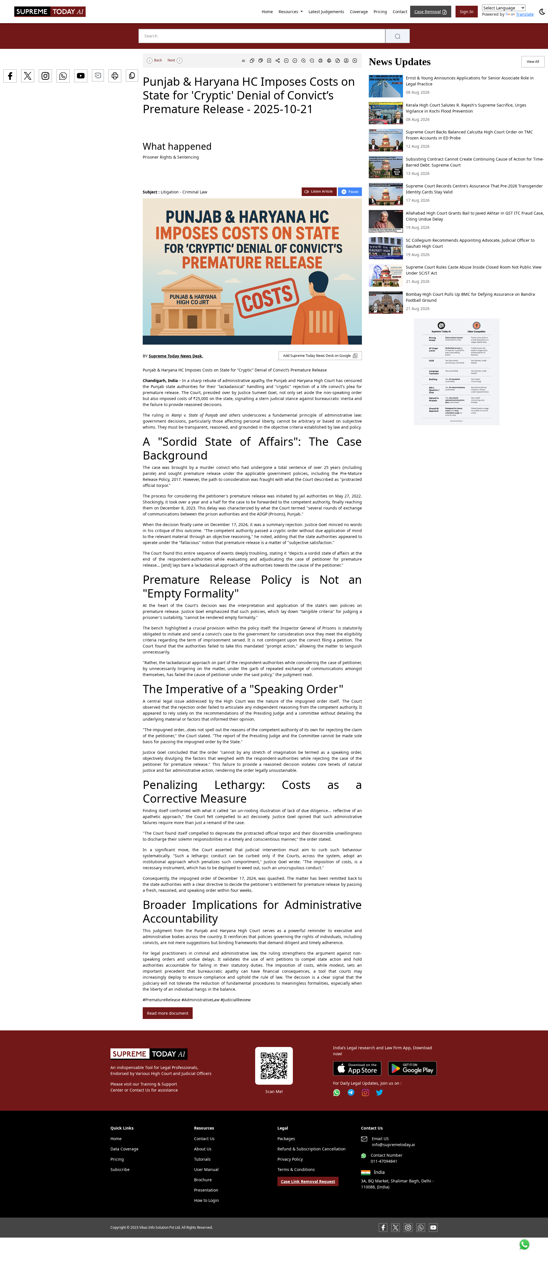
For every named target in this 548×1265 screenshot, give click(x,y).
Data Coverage (124, 1149)
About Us (202, 1149)
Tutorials (202, 1159)
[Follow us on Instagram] (365, 1092)
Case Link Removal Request (308, 1181)
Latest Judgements (326, 11)
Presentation (206, 1190)
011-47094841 (384, 1161)
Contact (400, 11)
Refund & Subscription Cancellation (311, 1149)
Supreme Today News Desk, (176, 356)
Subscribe (120, 1169)
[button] (456, 371)
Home (267, 11)
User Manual (206, 1169)
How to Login (206, 1200)
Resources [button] (289, 11)
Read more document (167, 1013)
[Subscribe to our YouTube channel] (433, 1227)
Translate (525, 14)
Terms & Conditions (296, 1169)
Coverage (359, 11)
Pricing (380, 11)
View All (533, 61)
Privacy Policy (290, 1159)
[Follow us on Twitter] (379, 1092)
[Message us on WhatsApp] (420, 1227)
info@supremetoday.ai (393, 1144)
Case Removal (427, 11)
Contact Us (204, 1138)
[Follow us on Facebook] (383, 1227)
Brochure (203, 1179)
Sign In (467, 11)
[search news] (397, 36)
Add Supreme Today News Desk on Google (317, 355)
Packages (286, 1138)
